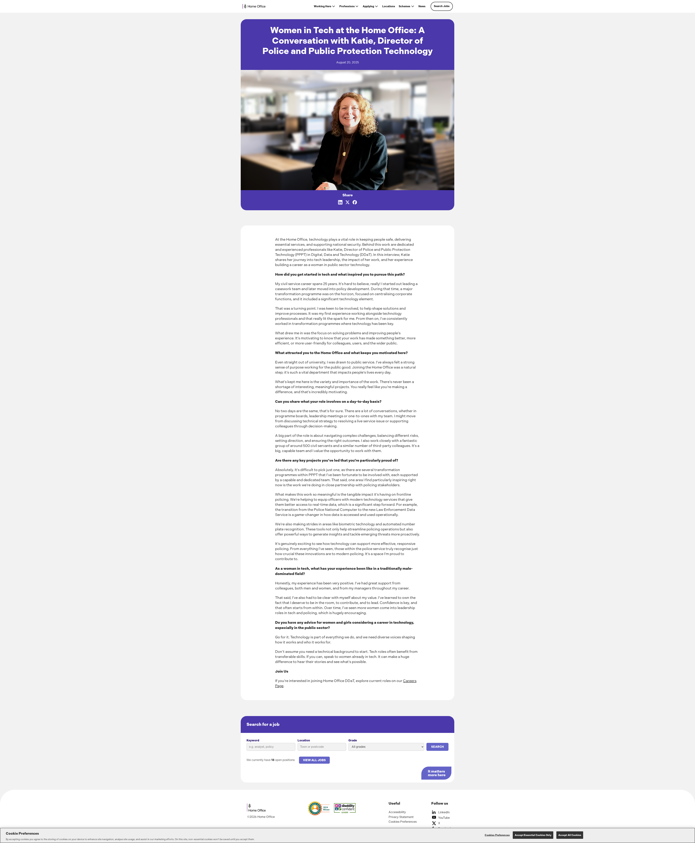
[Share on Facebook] (355, 202)
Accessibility (397, 812)
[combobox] (322, 747)
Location (304, 740)
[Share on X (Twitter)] (347, 202)
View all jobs (314, 760)
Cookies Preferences (403, 821)
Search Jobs (442, 6)
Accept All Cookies (569, 835)
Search (437, 746)
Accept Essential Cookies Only (533, 835)
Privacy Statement (401, 817)
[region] (347, 835)
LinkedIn (444, 812)
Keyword (253, 740)
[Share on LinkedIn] (340, 202)
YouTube (444, 817)
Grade (352, 740)
